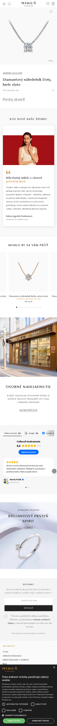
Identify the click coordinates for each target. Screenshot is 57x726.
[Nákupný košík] (53, 3)
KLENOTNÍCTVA (28, 410)
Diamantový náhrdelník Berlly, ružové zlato (28, 296)
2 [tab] (19, 307)
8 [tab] (35, 307)
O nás (5, 652)
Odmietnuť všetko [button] (40, 721)
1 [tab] (16, 307)
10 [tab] (40, 307)
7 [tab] (32, 307)
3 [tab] (21, 307)
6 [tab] (29, 307)
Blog (5, 664)
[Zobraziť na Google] (5, 481)
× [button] (54, 667)
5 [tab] (27, 307)
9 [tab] (37, 307)
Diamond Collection (12, 73)
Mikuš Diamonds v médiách (16, 660)
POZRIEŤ (28, 528)
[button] (3, 471)
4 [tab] (24, 307)
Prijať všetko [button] (14, 721)
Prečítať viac (7, 700)
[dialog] (28, 695)
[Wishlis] (47, 4)
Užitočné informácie (12, 656)
